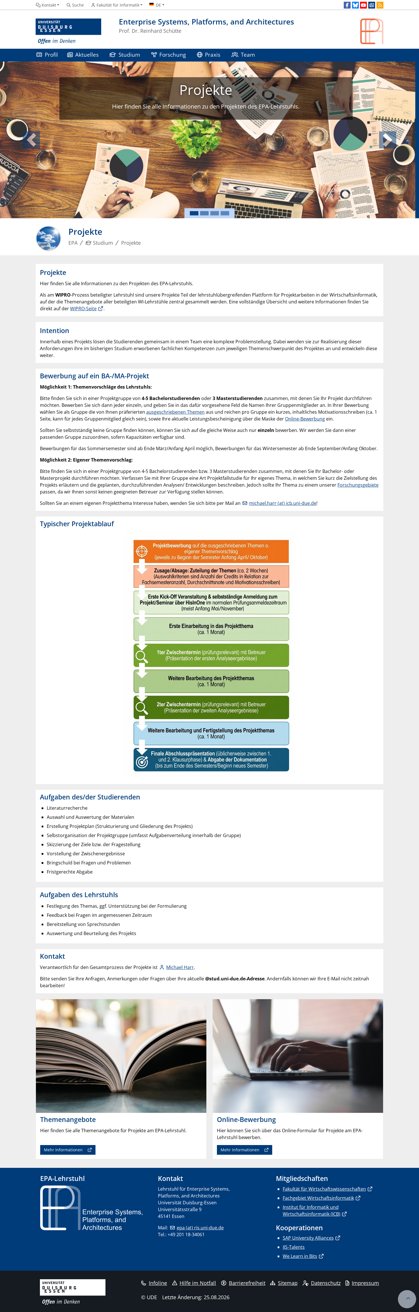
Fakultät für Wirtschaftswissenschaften (324, 1189)
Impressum (365, 1283)
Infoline (158, 1283)
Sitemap (288, 1283)
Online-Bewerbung (305, 419)
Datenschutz (326, 1283)
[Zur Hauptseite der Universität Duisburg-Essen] (68, 31)
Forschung (172, 54)
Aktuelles (87, 54)
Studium (129, 54)
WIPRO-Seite (83, 308)
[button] (31, 140)
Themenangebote (199, 89)
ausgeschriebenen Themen (175, 412)
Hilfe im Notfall (198, 1283)
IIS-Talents (294, 1247)
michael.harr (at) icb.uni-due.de (282, 503)
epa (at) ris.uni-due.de (200, 1228)
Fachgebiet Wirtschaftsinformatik (318, 1198)
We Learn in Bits (300, 1256)
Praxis (212, 54)
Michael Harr (180, 967)
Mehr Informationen (205, 124)
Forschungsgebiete (358, 485)
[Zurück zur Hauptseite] (371, 31)
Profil (51, 54)
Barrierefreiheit (247, 1283)
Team (248, 54)
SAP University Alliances (308, 1238)
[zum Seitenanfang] (407, 1299)
